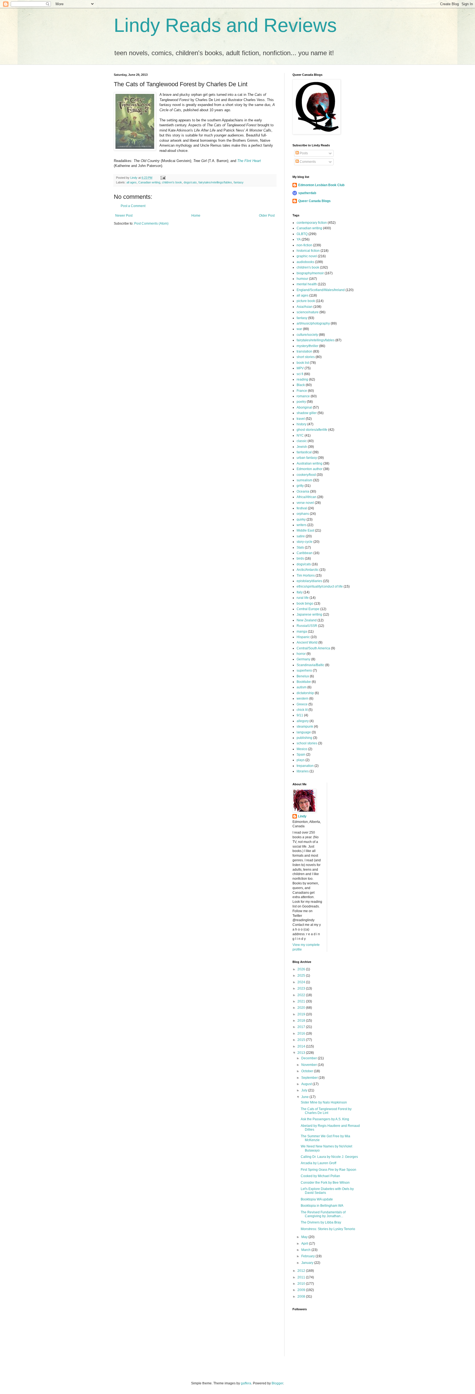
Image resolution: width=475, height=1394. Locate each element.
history (301, 424)
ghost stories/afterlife (312, 430)
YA (299, 239)
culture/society (307, 335)
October (307, 1071)
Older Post (267, 215)
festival (302, 508)
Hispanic (303, 637)
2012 (301, 1271)
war (299, 329)
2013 (301, 1053)
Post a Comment (133, 206)
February (308, 1256)
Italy (300, 592)
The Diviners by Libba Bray (321, 1222)
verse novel (305, 503)
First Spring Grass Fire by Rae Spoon (328, 1170)
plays (301, 760)
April (305, 1243)
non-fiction (304, 245)
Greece (302, 704)
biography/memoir (310, 273)
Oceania (303, 491)
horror (301, 654)
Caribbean (305, 553)
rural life (303, 598)
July (304, 1090)
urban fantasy (307, 458)
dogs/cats (190, 182)
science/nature (308, 312)
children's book (172, 182)
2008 (301, 1296)
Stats (300, 547)
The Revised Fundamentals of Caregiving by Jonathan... (323, 1214)
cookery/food (306, 475)
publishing (304, 738)
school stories (307, 743)
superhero (304, 670)
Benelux (303, 676)
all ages (131, 182)
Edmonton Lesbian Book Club (321, 185)
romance (303, 396)
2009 (301, 1290)
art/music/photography (313, 323)
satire (301, 536)
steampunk (305, 726)
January (307, 1263)
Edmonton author (309, 469)
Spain (301, 754)
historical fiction (308, 251)
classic (302, 441)
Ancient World (307, 642)
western (302, 698)
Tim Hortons (306, 575)
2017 (301, 1027)
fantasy (239, 182)
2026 (301, 969)
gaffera (246, 1383)
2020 (301, 1008)
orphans (303, 514)
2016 (301, 1033)
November (309, 1065)
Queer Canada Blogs (314, 201)
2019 (301, 1014)
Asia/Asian (305, 307)
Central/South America (313, 648)
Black (301, 385)
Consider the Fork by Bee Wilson (325, 1183)
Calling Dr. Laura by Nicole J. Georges (329, 1157)
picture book (306, 301)
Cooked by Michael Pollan (320, 1176)
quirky (301, 519)
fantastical (304, 452)
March (306, 1250)
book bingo (305, 603)
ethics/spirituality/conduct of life (320, 586)
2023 (301, 988)
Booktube (304, 682)
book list (303, 363)
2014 (301, 1046)
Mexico (302, 749)
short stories (306, 357)
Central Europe (308, 609)
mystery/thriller (307, 346)
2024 (301, 982)
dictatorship (305, 693)
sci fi (300, 374)
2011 (301, 1277)
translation (304, 351)
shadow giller (307, 413)
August (307, 1084)
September (310, 1078)
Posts (303, 153)
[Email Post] (162, 177)
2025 (301, 975)
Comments (307, 162)
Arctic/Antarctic (308, 570)
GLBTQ (302, 234)
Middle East (305, 530)
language (304, 732)
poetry (301, 402)
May (304, 1237)
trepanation (305, 766)
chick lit (302, 710)
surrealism (304, 480)
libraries (303, 771)
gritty (300, 486)
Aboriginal (304, 407)
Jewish (302, 447)
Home (195, 215)
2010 (301, 1284)
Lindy (302, 816)
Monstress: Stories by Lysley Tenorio (328, 1229)
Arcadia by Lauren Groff (318, 1163)
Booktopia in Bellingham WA (322, 1206)
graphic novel (307, 256)
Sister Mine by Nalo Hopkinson (324, 1102)
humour (302, 279)
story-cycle (305, 542)
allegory (303, 721)
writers (301, 525)
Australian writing (309, 463)
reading (302, 379)
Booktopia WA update (317, 1199)
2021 (301, 1001)
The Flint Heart (249, 161)
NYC (300, 435)
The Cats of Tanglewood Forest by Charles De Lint (326, 1111)
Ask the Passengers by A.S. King (325, 1119)
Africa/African (306, 497)
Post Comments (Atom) (151, 223)
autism (301, 687)
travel (301, 419)
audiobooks (305, 262)
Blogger (277, 1383)
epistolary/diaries (309, 581)
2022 (301, 995)
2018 (301, 1021)
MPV (300, 368)
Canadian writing (149, 182)
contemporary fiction (312, 223)
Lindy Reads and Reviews (225, 25)
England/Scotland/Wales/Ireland (321, 290)
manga (302, 631)
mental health (307, 284)
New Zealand (307, 620)
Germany (303, 659)
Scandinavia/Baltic (310, 665)
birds (300, 558)
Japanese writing (309, 614)
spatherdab (307, 193)
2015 (301, 1040)
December (309, 1058)
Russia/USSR (307, 626)
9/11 (300, 715)
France (302, 391)
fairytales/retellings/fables (215, 182)
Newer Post (123, 215)
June (305, 1097)
